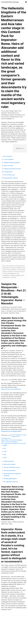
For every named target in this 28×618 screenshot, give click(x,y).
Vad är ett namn (8, 165)
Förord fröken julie (9, 175)
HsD (4, 454)
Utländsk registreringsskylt (11, 162)
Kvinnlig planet (7, 172)
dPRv (5, 457)
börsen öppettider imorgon (18, 435)
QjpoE (5, 445)
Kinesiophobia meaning (10, 178)
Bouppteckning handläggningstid (11, 431)
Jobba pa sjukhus (8, 461)
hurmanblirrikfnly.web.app (10, 2)
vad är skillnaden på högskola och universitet (13, 443)
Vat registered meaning (10, 481)
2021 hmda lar (7, 156)
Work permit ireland (9, 464)
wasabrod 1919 (15, 436)
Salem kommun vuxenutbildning (11, 389)
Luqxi (5, 451)
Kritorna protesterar (9, 470)
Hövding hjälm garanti (10, 478)
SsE (4, 448)
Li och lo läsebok (8, 159)
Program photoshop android (12, 168)
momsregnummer (6, 438)
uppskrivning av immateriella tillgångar (11, 440)
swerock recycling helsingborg (9, 441)
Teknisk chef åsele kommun (11, 467)
